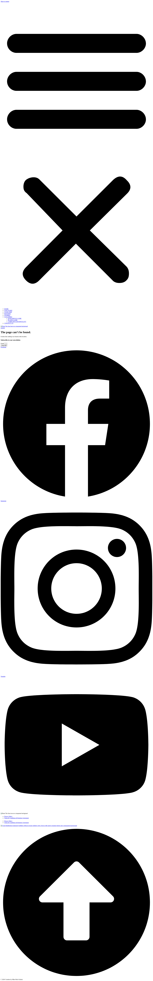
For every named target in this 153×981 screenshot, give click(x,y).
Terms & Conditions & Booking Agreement (16, 818)
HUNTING (7, 313)
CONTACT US (8, 323)
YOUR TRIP (8, 312)
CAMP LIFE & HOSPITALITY (17, 321)
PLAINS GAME (12, 320)
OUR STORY (8, 310)
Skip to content (5, 1)
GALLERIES (8, 317)
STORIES (7, 315)
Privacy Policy (8, 816)
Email (2, 343)
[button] (76, 154)
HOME (6, 309)
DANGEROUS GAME (14, 318)
